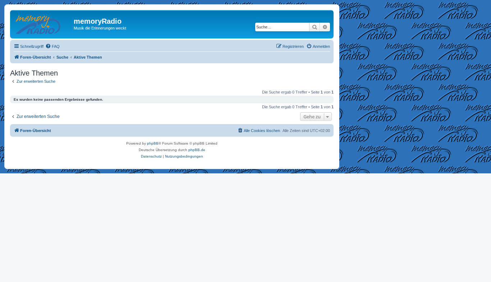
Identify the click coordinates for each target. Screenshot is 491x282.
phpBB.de (196, 150)
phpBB (153, 143)
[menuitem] (52, 46)
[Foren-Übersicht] (43, 23)
